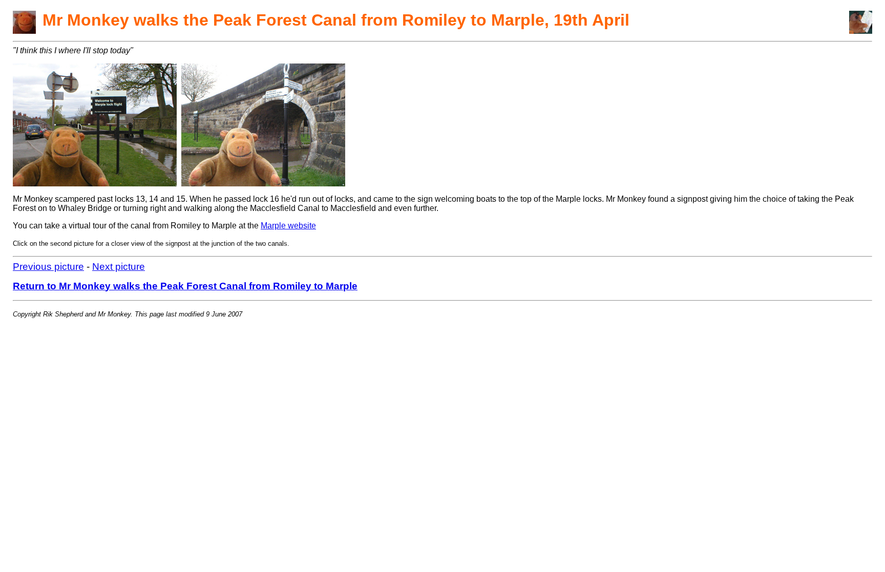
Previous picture (48, 266)
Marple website (288, 225)
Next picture (118, 266)
